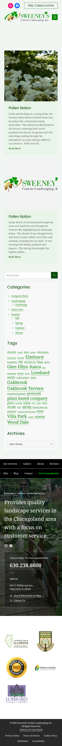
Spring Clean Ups (40, 407)
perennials (34, 393)
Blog (16, 473)
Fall (17, 318)
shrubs (11, 407)
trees (40, 411)
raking (26, 402)
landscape (11, 373)
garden (47, 362)
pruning (18, 403)
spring (26, 407)
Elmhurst (34, 357)
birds (26, 352)
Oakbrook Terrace (25, 388)
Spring (19, 323)
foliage (40, 362)
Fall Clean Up (29, 362)
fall (21, 361)
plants (10, 402)
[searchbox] (27, 275)
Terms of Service (31, 735)
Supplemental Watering (26, 412)
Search (54, 275)
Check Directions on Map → (29, 595)
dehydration (43, 352)
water (31, 417)
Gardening (21, 304)
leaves (27, 373)
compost (33, 352)
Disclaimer (23, 741)
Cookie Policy (50, 735)
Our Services (10, 463)
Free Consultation (49, 473)
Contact (28, 473)
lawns (20, 373)
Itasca (35, 367)
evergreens (12, 362)
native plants (23, 377)
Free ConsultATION (41, 5)
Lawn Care (17, 309)
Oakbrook (17, 382)
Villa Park (17, 416)
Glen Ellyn (17, 367)
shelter (44, 403)
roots (33, 403)
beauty (20, 352)
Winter (19, 332)
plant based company (27, 398)
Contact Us (19, 600)
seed (38, 403)
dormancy (11, 358)
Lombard (40, 372)
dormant (20, 358)
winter (40, 416)
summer (11, 411)
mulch (11, 377)
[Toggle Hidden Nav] (55, 17)
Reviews (54, 463)
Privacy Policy (12, 735)
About (40, 463)
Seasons (15, 314)
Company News (19, 295)
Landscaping (18, 300)
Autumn (11, 352)
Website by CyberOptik (31, 729)
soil (19, 407)
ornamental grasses (16, 393)
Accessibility (38, 741)
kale (44, 367)
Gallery (27, 463)
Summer (20, 327)
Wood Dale (18, 422)
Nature (33, 377)
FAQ (5, 473)
